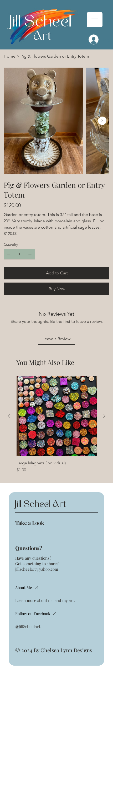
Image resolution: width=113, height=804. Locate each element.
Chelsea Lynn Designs (66, 650)
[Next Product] (104, 416)
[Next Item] (102, 121)
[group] (56, 424)
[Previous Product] (9, 416)
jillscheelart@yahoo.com (36, 569)
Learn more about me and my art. (45, 600)
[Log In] (92, 39)
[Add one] (30, 254)
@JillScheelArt (27, 626)
